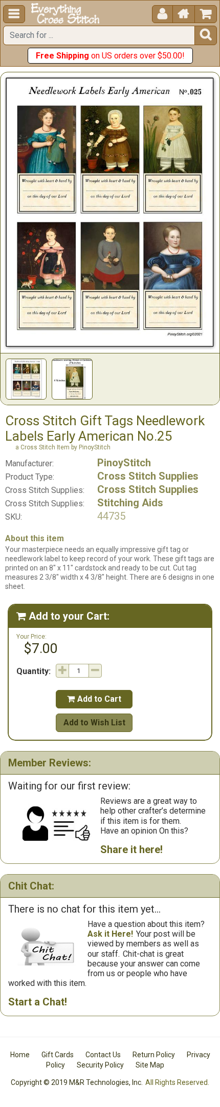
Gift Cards (57, 1055)
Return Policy (154, 1055)
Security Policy (100, 1065)
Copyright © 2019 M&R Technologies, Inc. (77, 1082)
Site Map (150, 1065)
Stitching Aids (130, 503)
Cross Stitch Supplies (148, 476)
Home (20, 1055)
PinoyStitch (124, 463)
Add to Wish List (94, 722)
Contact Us (103, 1055)
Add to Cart (94, 699)
